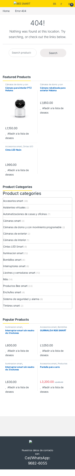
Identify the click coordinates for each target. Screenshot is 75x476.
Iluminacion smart (13, 253)
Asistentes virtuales (14, 207)
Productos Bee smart (15, 285)
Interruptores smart (14, 266)
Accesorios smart (13, 146)
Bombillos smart (12, 259)
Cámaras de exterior (15, 233)
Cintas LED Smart (13, 246)
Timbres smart (11, 305)
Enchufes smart (12, 292)
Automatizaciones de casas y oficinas (25, 214)
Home (6, 10)
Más (5, 279)
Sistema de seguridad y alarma (21, 299)
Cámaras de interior (14, 239)
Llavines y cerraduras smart (19, 272)
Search (55, 3)
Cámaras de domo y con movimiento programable (17, 85)
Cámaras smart (12, 220)
